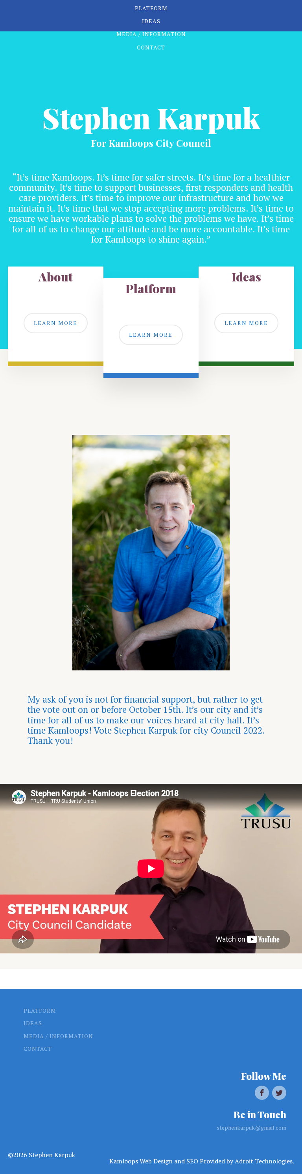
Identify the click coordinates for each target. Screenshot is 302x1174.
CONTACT (151, 47)
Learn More (55, 323)
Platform (40, 1010)
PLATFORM (151, 8)
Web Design (156, 1161)
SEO (192, 1161)
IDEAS (151, 21)
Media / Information (58, 1036)
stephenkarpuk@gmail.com (251, 1128)
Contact (38, 1048)
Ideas (33, 1023)
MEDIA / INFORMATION (151, 34)
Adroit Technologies (264, 1161)
